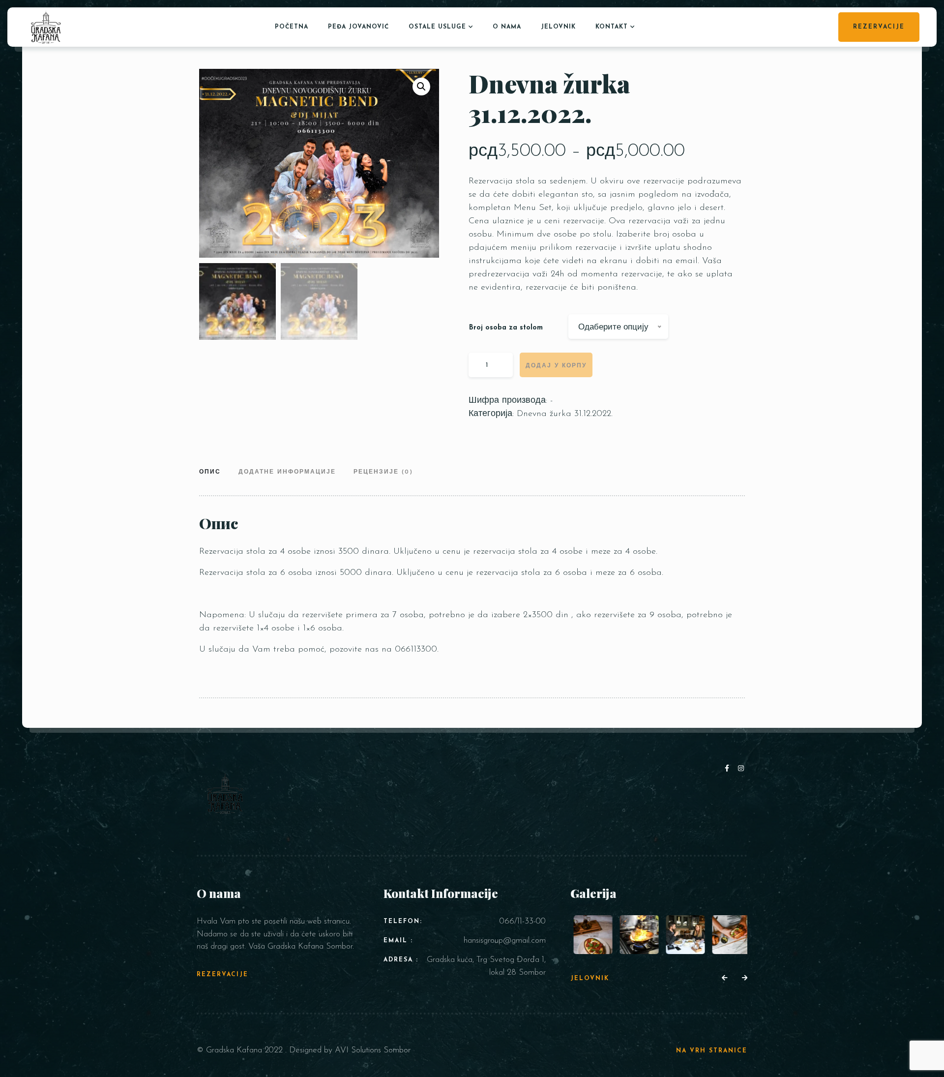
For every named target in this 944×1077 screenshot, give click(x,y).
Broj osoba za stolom (506, 327)
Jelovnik (558, 27)
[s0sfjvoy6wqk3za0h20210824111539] (681, 934)
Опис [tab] (210, 472)
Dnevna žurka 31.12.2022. (565, 414)
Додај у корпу (556, 366)
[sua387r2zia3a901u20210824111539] (727, 934)
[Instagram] (741, 769)
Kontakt (611, 27)
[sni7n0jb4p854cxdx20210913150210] (589, 934)
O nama (507, 27)
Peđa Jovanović (358, 27)
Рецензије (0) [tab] (383, 472)
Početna (291, 27)
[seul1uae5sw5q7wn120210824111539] (636, 934)
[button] (421, 86)
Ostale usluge (437, 27)
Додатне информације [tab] (287, 472)
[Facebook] (729, 769)
